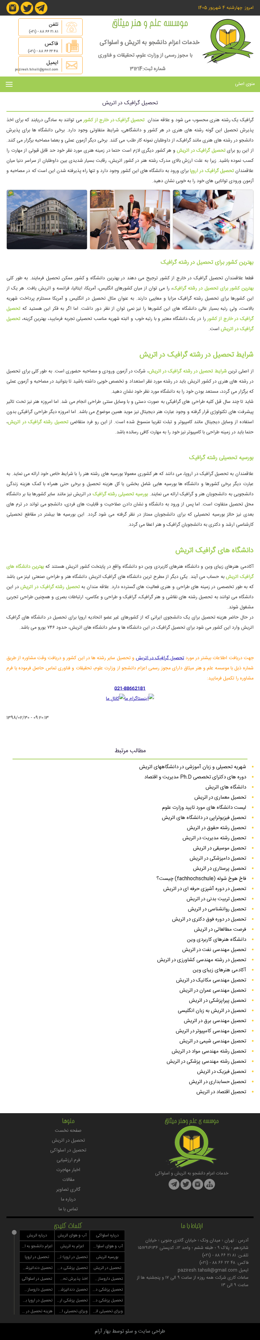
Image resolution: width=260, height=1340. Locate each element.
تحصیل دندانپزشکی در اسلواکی (71, 1289)
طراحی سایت (151, 1331)
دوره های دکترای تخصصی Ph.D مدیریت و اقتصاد (195, 777)
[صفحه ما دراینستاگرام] (12, 13)
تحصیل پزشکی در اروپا (71, 1268)
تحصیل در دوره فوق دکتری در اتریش (209, 919)
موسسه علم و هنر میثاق (150, 24)
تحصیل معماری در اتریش (220, 797)
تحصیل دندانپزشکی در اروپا (36, 1268)
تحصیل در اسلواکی (68, 1150)
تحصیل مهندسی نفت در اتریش (214, 950)
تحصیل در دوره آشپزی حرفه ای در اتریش (204, 889)
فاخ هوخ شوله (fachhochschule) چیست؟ (201, 878)
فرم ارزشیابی (68, 1160)
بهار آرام (103, 1331)
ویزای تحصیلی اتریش (106, 1311)
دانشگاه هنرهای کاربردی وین (216, 939)
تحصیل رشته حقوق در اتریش (216, 828)
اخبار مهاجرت (68, 1170)
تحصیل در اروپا (37, 1257)
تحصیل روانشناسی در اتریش (217, 909)
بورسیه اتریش (107, 1257)
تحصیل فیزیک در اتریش (221, 1071)
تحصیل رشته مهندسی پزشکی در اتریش (206, 1061)
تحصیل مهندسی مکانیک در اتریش (211, 980)
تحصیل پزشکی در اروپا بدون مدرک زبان (106, 1300)
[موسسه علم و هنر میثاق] (228, 62)
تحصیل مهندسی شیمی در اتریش (212, 1041)
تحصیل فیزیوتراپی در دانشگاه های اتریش (204, 818)
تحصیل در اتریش (68, 1141)
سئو (129, 1331)
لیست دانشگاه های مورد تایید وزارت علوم (204, 807)
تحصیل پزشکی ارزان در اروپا (71, 1300)
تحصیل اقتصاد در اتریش (221, 1092)
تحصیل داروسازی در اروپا (106, 1278)
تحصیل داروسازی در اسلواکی (36, 1289)
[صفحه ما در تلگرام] (41, 13)
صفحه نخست (68, 1131)
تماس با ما (68, 1209)
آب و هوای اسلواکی (107, 1246)
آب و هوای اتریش (72, 1235)
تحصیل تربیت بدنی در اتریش (216, 899)
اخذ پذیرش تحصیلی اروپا (71, 1278)
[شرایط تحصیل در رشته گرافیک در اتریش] (130, 248)
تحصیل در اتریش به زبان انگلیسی (212, 1011)
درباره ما (68, 1199)
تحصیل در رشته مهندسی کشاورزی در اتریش (201, 960)
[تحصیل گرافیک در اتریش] (213, 248)
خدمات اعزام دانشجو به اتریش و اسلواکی (149, 43)
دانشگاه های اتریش (225, 787)
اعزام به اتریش (72, 1246)
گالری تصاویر (68, 1190)
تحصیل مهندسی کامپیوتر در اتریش (211, 1031)
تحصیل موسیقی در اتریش (219, 848)
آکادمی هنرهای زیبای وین (219, 970)
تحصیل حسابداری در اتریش (217, 1082)
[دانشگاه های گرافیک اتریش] (47, 248)
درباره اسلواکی (107, 1235)
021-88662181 (130, 689)
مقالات (68, 1180)
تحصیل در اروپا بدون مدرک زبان (36, 1300)
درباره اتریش (37, 1235)
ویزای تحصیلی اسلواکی (71, 1311)
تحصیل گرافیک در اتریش (160, 658)
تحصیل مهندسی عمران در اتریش (212, 990)
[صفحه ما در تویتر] (27, 13)
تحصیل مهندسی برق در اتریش (215, 1021)
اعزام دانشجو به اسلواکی (36, 1246)
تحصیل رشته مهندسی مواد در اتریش (209, 1051)
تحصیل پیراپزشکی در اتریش (217, 1000)
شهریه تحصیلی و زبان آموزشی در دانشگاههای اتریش (192, 767)
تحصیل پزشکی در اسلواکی (106, 1289)
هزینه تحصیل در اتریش (36, 1311)
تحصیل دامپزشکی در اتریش (218, 858)
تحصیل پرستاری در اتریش (219, 868)
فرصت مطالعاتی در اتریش (220, 929)
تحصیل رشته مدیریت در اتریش (214, 838)
